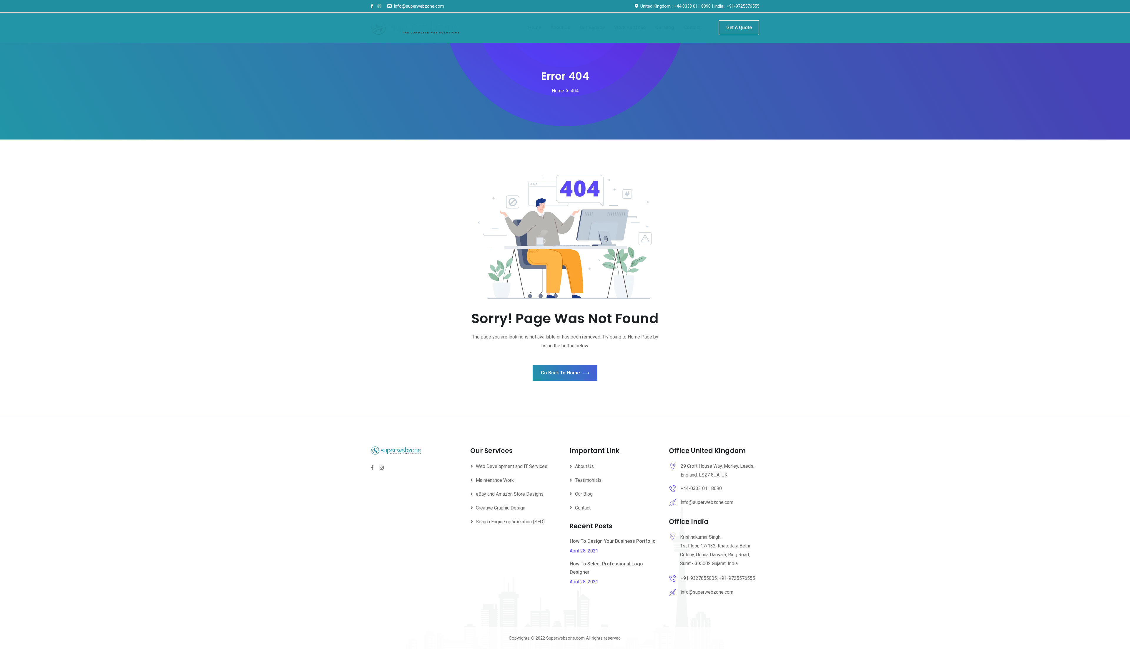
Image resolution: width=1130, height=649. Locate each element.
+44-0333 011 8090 (701, 488)
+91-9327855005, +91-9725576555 (718, 578)
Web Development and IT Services (511, 466)
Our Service (592, 27)
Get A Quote (739, 27)
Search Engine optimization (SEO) (510, 521)
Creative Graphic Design (500, 508)
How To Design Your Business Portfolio (613, 541)
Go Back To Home (560, 373)
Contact (692, 27)
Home (534, 27)
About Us (560, 27)
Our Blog (664, 27)
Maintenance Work (495, 480)
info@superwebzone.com (707, 502)
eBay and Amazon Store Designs (510, 494)
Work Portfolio (630, 27)
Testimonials (588, 480)
